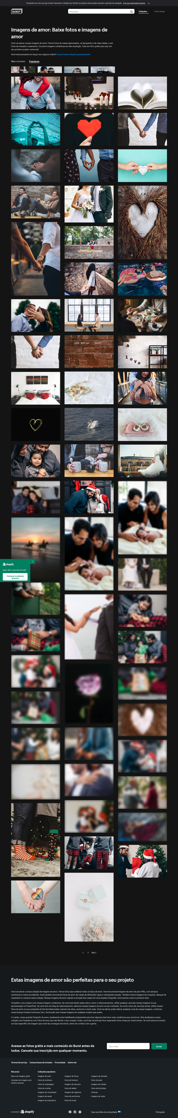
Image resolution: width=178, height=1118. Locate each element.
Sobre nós (72, 1062)
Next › (94, 952)
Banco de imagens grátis (20, 1076)
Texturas (94, 1092)
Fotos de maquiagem (46, 1084)
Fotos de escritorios (72, 1096)
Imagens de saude (45, 1096)
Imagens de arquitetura (47, 1100)
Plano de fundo (70, 1100)
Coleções (143, 11)
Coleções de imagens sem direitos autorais (21, 1081)
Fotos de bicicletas (98, 1088)
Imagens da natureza (73, 1084)
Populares (34, 61)
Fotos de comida (44, 1088)
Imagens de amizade (99, 1076)
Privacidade (60, 1062)
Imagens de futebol (98, 1084)
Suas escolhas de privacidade (104, 1111)
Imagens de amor (44, 1076)
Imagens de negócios (73, 1092)
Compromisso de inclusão (41, 1062)
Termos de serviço (19, 1062)
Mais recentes (18, 61)
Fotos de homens (71, 1080)
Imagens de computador (47, 1092)
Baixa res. (50, 106)
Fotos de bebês (70, 1088)
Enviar (159, 1046)
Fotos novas (159, 11)
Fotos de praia (96, 1080)
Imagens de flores (71, 1076)
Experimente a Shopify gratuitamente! (73, 54)
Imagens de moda (98, 1096)
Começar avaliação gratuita (15, 576)
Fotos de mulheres (45, 1080)
